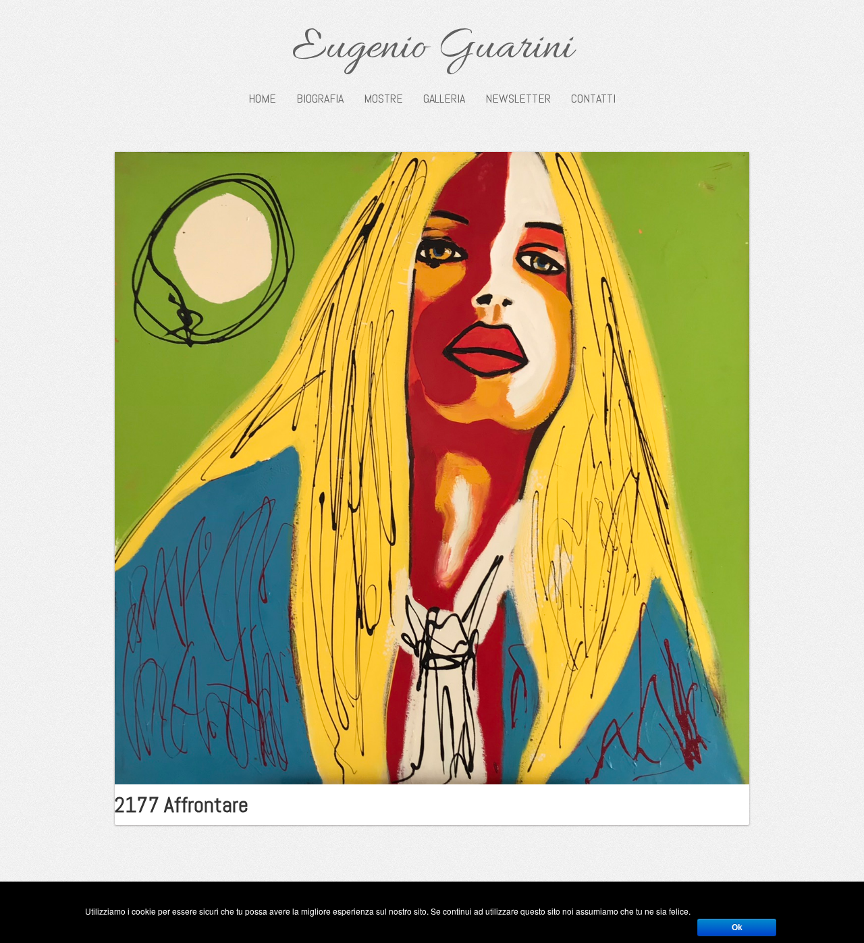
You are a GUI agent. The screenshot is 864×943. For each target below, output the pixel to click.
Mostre (383, 98)
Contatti (593, 98)
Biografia (320, 98)
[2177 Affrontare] (432, 466)
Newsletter (518, 98)
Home (262, 98)
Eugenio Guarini (432, 48)
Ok (737, 927)
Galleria (444, 98)
